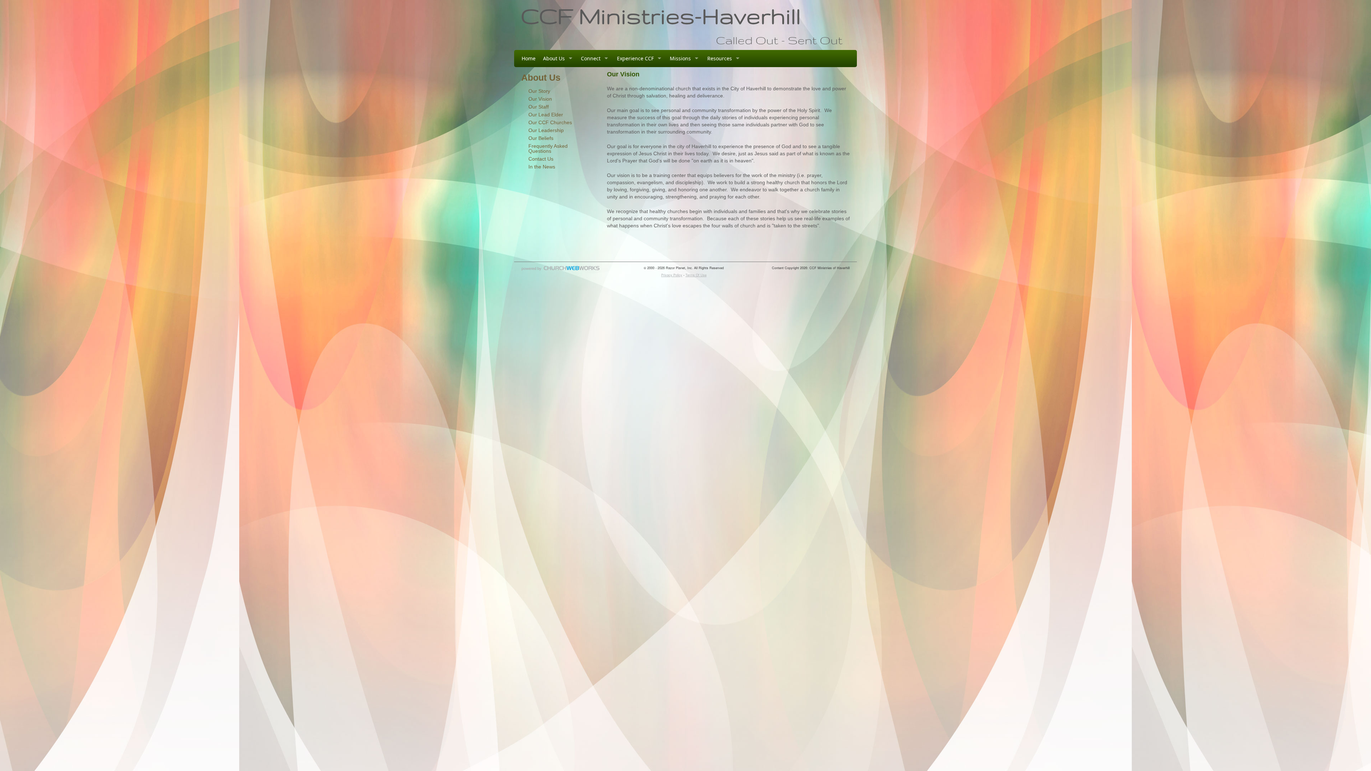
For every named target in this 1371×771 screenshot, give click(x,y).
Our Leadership (546, 130)
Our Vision (540, 99)
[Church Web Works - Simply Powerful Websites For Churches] (560, 270)
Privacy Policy (671, 275)
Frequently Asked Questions (548, 148)
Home (529, 58)
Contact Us (540, 159)
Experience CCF (635, 58)
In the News (541, 167)
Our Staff (538, 107)
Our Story (539, 91)
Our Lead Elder (545, 114)
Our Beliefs (540, 138)
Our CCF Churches (550, 122)
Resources (719, 58)
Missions (680, 58)
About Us (554, 58)
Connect (591, 58)
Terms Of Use (696, 275)
